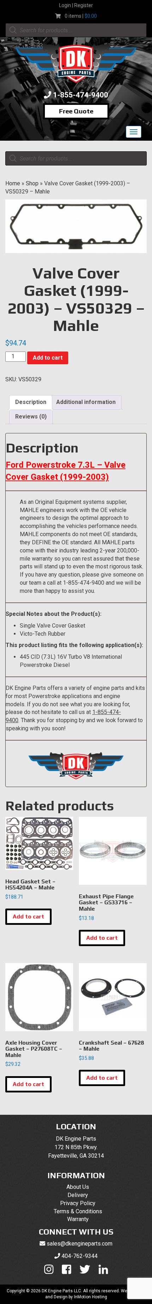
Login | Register (76, 5)
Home (12, 183)
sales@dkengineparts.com (79, 1243)
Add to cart (48, 357)
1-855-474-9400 (80, 95)
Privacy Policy (77, 1203)
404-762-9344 (80, 1256)
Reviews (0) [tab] (31, 416)
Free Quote (76, 111)
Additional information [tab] (86, 402)
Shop (32, 183)
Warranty (78, 1219)
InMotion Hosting (90, 1296)
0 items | (81, 16)
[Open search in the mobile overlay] (76, 30)
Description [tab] (30, 402)
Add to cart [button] (28, 916)
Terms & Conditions (78, 1211)
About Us (77, 1187)
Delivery (78, 1195)
